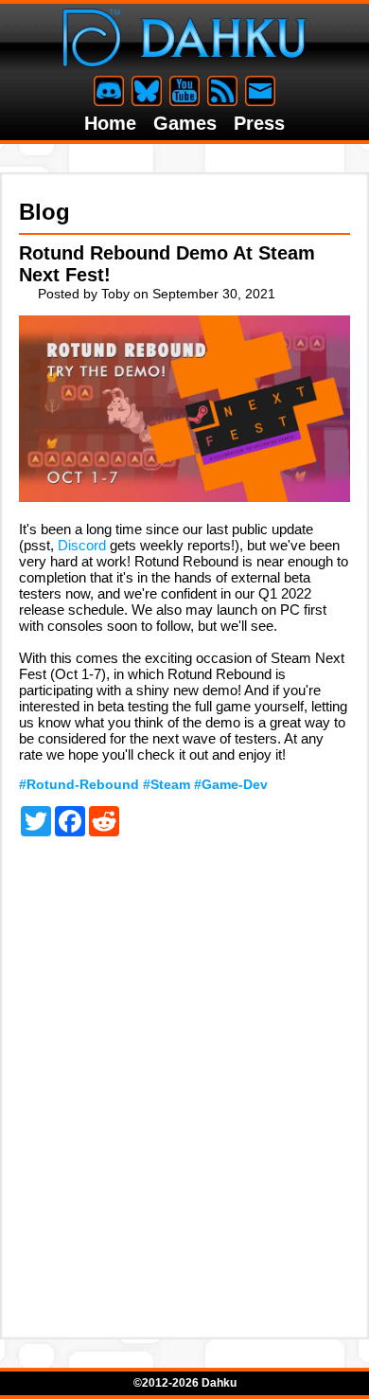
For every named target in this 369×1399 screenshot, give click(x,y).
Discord (82, 545)
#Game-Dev (231, 784)
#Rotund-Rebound (79, 784)
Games (185, 123)
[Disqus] (184, 1073)
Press (259, 123)
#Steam (166, 784)
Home (110, 123)
